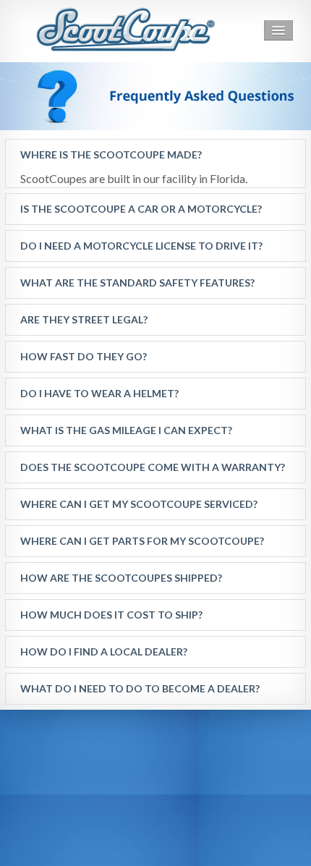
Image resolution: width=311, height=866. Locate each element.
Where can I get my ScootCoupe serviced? (138, 504)
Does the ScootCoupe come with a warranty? (152, 467)
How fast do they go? (83, 356)
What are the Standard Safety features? (137, 282)
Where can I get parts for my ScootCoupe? (142, 541)
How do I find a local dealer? (103, 651)
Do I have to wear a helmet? (99, 393)
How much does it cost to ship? (111, 614)
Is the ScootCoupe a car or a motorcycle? (141, 209)
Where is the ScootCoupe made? (111, 154)
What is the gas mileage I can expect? (126, 430)
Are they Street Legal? (84, 319)
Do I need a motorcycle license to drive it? (141, 245)
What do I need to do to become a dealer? (140, 688)
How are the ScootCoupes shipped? (121, 578)
